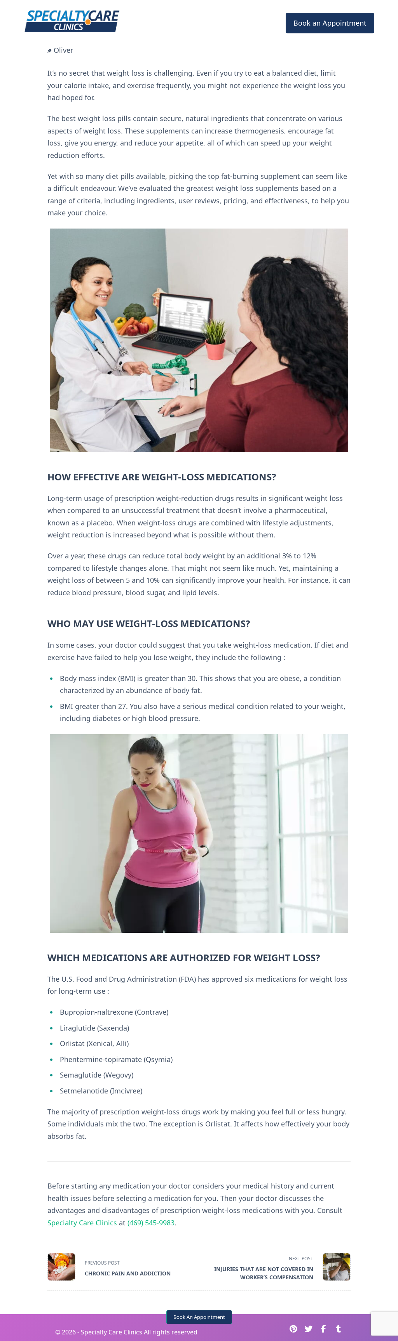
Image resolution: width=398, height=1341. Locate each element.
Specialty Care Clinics (82, 1222)
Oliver (63, 50)
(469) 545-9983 (151, 1222)
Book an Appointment (330, 23)
